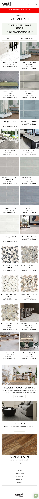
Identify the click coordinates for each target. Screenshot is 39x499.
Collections (21, 15)
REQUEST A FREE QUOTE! (10, 66)
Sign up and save (19, 488)
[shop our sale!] (19, 444)
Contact (19, 482)
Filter (8, 38)
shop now (19, 463)
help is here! (19, 396)
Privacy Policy (19, 479)
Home (15, 15)
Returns (19, 470)
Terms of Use (19, 476)
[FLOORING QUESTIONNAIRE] (19, 375)
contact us (19, 430)
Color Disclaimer (19, 473)
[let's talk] (19, 411)
